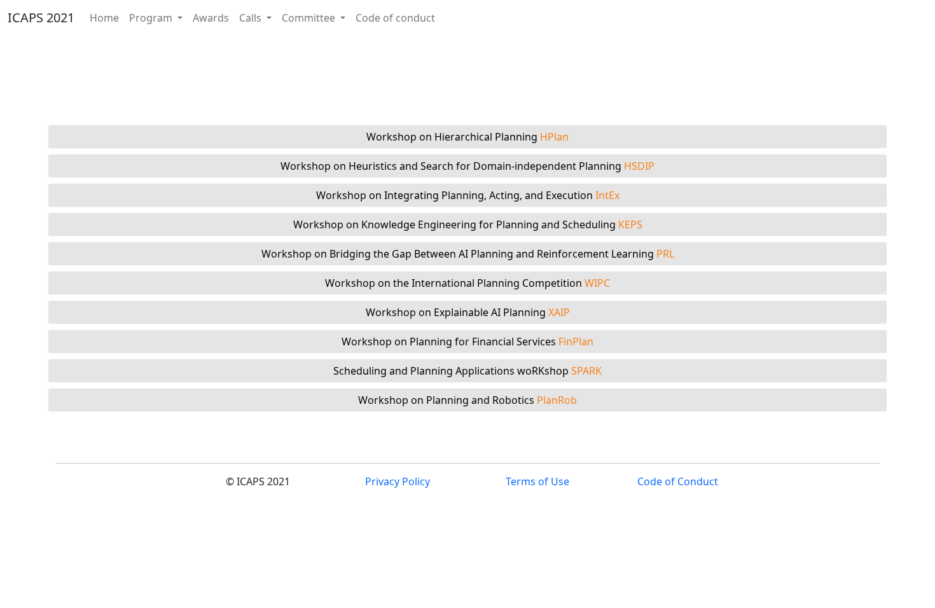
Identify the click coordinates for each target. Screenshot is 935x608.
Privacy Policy (397, 481)
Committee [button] (310, 18)
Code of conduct (395, 18)
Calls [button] (251, 18)
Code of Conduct (677, 481)
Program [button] (152, 18)
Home (104, 18)
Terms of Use (537, 481)
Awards (211, 18)
